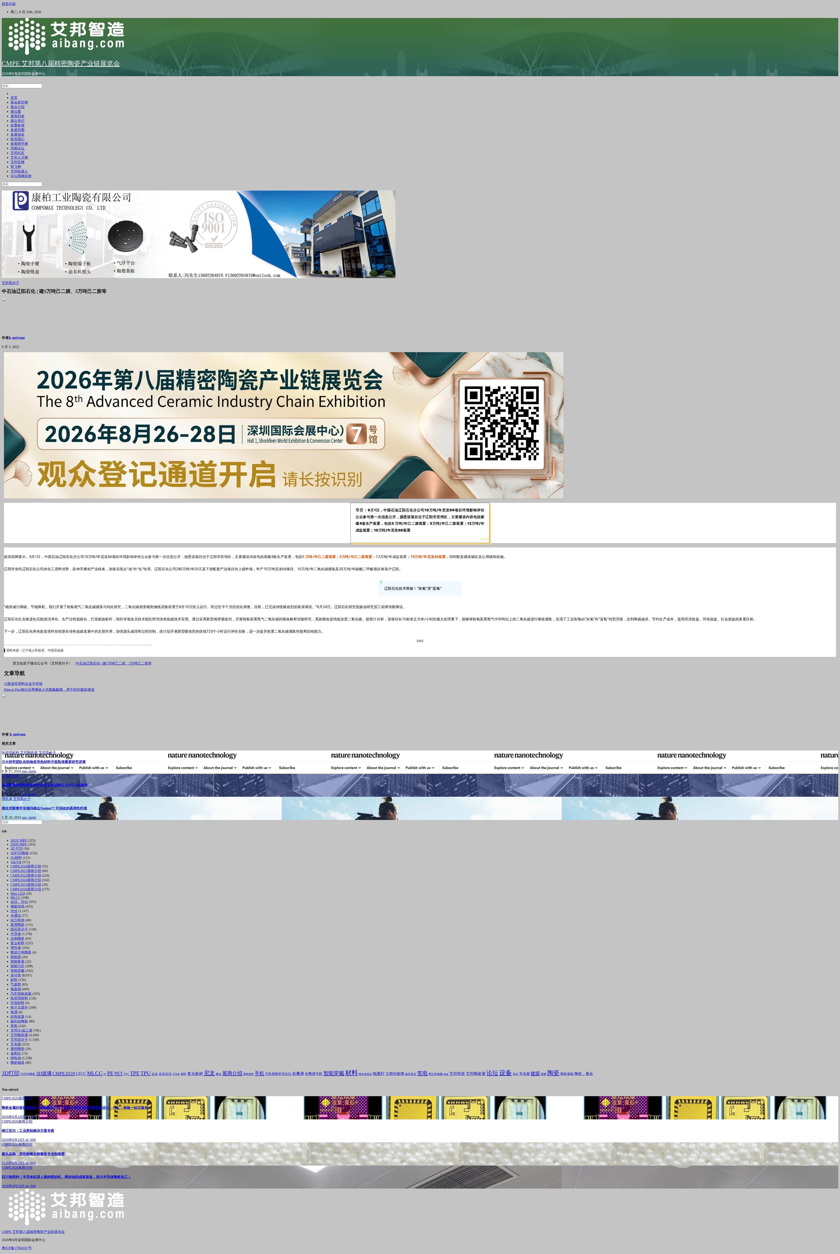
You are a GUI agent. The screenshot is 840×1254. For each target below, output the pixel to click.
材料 (14, 980)
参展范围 (17, 130)
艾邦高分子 (10, 283)
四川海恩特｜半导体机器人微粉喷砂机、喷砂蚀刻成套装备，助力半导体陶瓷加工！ (66, 1177)
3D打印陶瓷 (19, 853)
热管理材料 (11, 753)
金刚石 (15, 1053)
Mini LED (17, 893)
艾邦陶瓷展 (29, 753)
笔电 (14, 1026)
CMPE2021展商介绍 (25, 871)
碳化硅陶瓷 (19, 1021)
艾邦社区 (17, 153)
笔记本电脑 (436, 1074)
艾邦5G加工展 (21, 1030)
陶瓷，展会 (583, 1074)
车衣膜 (15, 1044)
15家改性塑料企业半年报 (23, 684)
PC (104, 1074)
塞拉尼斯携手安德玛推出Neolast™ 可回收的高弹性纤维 (44, 808)
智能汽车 (17, 966)
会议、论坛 (19, 902)
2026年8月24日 (13, 1117)
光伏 (14, 911)
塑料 (183, 1074)
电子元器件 (19, 1007)
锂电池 (15, 1058)
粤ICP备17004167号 (17, 1248)
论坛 (492, 1073)
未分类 (15, 975)
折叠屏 (298, 1073)
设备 (505, 1072)
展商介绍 (232, 1073)
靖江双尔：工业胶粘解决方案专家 (28, 1131)
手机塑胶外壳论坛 (278, 1074)
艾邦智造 (457, 1073)
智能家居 (17, 961)
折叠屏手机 (313, 1074)
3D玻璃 (44, 1073)
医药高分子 (19, 929)
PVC (126, 1074)
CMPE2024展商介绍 (25, 880)
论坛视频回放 (21, 176)
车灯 (515, 1074)
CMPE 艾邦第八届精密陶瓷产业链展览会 (61, 63)
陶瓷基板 (567, 1074)
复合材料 (17, 943)
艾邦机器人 (19, 171)
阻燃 (543, 1074)
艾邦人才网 (19, 157)
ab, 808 (30, 1117)
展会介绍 (17, 107)
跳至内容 (9, 4)
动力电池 (17, 920)
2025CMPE (18, 840)
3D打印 (10, 1073)
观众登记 (17, 121)
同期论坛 (17, 148)
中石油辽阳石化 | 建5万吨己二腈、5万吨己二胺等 (114, 663)
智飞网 (15, 167)
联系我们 (17, 139)
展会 (218, 1074)
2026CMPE (18, 844)
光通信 (15, 915)
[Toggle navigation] (3, 82)
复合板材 (195, 1073)
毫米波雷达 (365, 1074)
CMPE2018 (63, 1073)
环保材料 (17, 1003)
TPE (135, 1073)
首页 (14, 98)
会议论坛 (165, 1074)
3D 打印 (16, 848)
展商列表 (17, 116)
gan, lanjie (29, 771)
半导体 (15, 934)
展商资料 (248, 1074)
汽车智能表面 (21, 993)
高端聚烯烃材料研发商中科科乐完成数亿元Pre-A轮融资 (45, 785)
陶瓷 (553, 1072)
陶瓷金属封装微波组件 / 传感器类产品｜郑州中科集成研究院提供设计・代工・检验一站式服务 (75, 1108)
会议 (155, 1074)
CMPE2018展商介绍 (25, 866)
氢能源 (15, 989)
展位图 (15, 111)
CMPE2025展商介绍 (25, 884)
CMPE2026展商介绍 (25, 889)
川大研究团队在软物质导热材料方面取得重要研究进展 (44, 762)
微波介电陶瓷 (21, 952)
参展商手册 (19, 144)
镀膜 (535, 1073)
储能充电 (17, 906)
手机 (259, 1073)
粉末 (446, 1074)
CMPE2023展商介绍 (25, 875)
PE (110, 1073)
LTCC (81, 1073)
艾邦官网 (17, 162)
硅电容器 (17, 1016)
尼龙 (209, 1073)
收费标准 (17, 125)
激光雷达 (410, 1074)
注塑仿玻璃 (394, 1074)
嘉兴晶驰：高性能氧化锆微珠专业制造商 (33, 1154)
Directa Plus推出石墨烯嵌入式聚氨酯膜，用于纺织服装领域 (49, 689)
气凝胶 (15, 984)
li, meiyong (17, 337)
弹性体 (7, 799)
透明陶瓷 (17, 1049)
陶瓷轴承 (17, 1062)
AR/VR (15, 862)
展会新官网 (19, 102)
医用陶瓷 (17, 925)
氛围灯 (379, 1073)
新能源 (15, 957)
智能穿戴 (17, 971)
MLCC (15, 897)
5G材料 (16, 858)
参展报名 (17, 134)
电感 (14, 1012)
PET (118, 1073)
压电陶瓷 (17, 938)
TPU (145, 1073)
